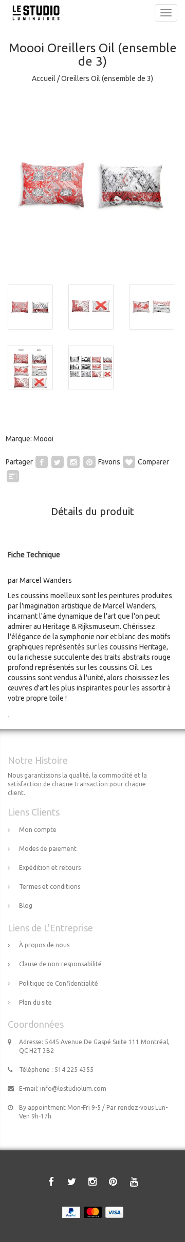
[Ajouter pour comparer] (13, 476)
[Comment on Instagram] (73, 462)
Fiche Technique (34, 555)
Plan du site (35, 1002)
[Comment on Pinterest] (89, 462)
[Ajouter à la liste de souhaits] (129, 462)
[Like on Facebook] (41, 462)
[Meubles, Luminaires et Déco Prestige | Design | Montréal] (33, 13)
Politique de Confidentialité (58, 983)
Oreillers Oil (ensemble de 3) (107, 78)
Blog (25, 905)
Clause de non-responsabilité (60, 964)
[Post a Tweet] (57, 462)
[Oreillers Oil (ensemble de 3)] (92, 184)
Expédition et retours (50, 867)
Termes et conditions (49, 886)
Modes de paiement (48, 848)
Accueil (43, 78)
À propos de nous (44, 945)
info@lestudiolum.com (73, 1088)
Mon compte (38, 829)
